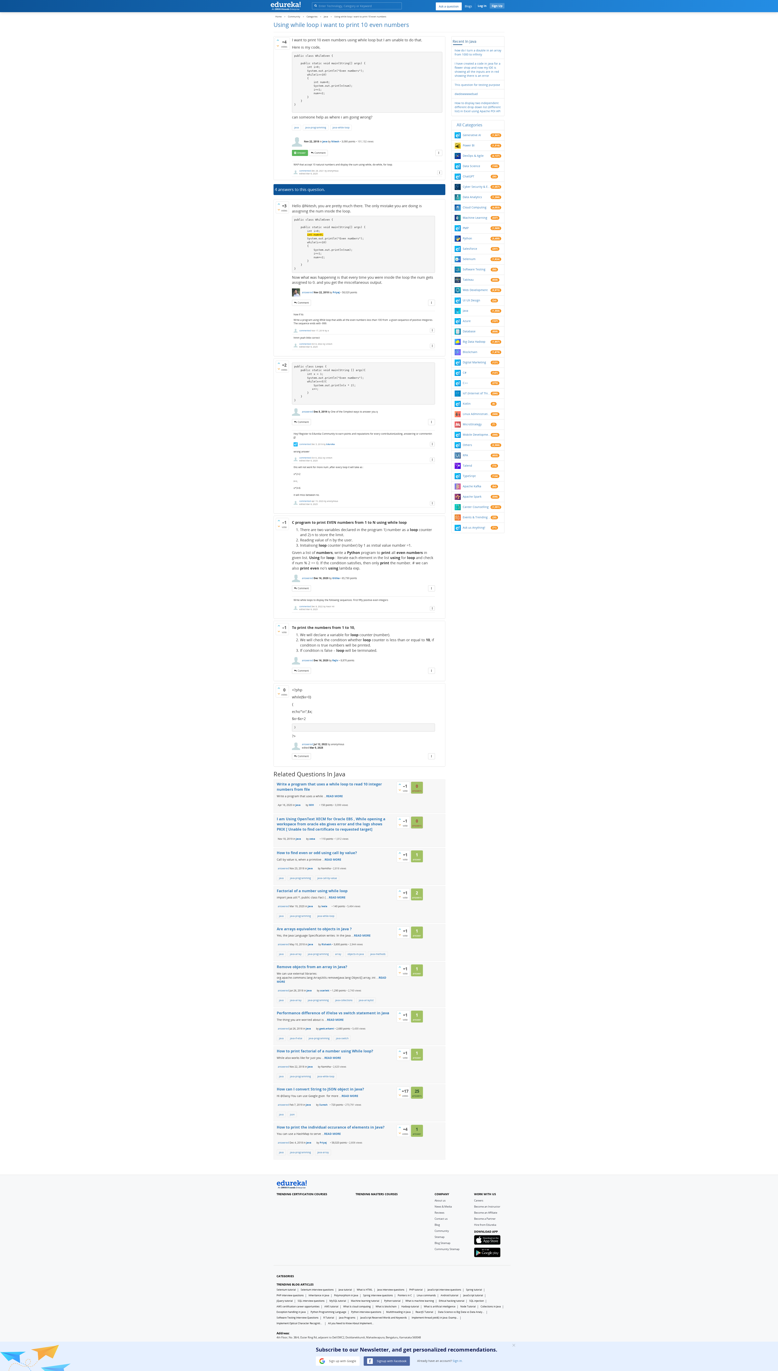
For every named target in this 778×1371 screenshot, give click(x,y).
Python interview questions (366, 1312)
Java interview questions (390, 1289)
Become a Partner (485, 1219)
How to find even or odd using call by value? (317, 852)
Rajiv (335, 660)
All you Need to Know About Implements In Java (351, 1323)
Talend (467, 465)
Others (467, 445)
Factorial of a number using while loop (312, 890)
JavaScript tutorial (473, 1295)
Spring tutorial (474, 1289)
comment (320, 153)
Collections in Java (491, 1306)
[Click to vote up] (278, 40)
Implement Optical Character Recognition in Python (300, 1323)
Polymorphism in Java (346, 1295)
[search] (315, 6)
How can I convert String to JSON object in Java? (320, 1089)
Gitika (336, 578)
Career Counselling (476, 507)
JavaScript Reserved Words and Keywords (383, 1317)
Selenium (469, 259)
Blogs (468, 6)
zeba (312, 839)
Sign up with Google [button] (342, 1361)
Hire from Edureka (485, 1225)
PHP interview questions (290, 1295)
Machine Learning (475, 218)
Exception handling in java (291, 1312)
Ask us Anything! (474, 527)
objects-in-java (355, 954)
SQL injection (476, 1301)
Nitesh (335, 141)
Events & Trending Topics (477, 517)
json (292, 1114)
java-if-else (296, 1038)
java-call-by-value (327, 878)
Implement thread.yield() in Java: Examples (435, 1317)
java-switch (342, 1038)
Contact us (441, 1219)
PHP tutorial (416, 1289)
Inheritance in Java (319, 1295)
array (338, 954)
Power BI (468, 145)
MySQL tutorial (337, 1301)
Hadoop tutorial (410, 1306)
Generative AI (472, 135)
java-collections (344, 1000)
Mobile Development (477, 434)
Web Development (475, 290)
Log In (482, 6)
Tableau (468, 280)
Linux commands (426, 1295)
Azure (467, 321)
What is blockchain (386, 1306)
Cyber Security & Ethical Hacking (477, 187)
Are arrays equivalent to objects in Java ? (314, 928)
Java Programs (347, 1317)
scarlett (324, 990)
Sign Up (497, 6)
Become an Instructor (487, 1206)
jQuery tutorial (285, 1301)
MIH (311, 805)
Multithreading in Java (398, 1312)
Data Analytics (472, 197)
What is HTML (364, 1289)
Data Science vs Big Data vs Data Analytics (461, 1312)
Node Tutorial (468, 1306)
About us (440, 1200)
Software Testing (474, 269)
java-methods (378, 954)
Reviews (439, 1212)
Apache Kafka (472, 486)
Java (324, 141)
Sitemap (440, 1237)
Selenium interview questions (317, 1289)
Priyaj (336, 292)
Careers (478, 1200)
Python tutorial (392, 1301)
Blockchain (470, 352)
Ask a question (449, 6)
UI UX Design (471, 300)
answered (307, 292)
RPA (465, 455)
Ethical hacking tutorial (451, 1301)
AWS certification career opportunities (298, 1306)
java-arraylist (366, 1000)
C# (464, 372)
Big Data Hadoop (474, 342)
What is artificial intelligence (439, 1306)
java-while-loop (340, 127)
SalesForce (470, 249)
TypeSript (469, 476)
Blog (437, 1225)
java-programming (315, 127)
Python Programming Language (328, 1312)
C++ (465, 383)
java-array (295, 954)
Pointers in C (405, 1295)
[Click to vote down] (278, 46)
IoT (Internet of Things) (477, 393)
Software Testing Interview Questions (297, 1317)
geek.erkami (326, 1028)
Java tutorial (345, 1289)
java (296, 127)
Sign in (457, 1361)
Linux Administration (477, 414)
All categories (469, 125)
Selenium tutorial (286, 1289)
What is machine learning (419, 1301)
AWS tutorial (331, 1306)
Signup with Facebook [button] (391, 1361)
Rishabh (326, 944)
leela (324, 906)
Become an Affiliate (485, 1212)
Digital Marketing (474, 362)
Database (469, 331)
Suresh (323, 1104)
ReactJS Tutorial (424, 1312)
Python (467, 238)
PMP (466, 228)
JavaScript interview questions (444, 1289)
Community (442, 1231)
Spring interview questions (378, 1295)
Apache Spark (472, 496)
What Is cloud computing (357, 1306)
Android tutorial (449, 1295)
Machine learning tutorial (365, 1301)
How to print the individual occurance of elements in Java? (331, 1127)
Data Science (471, 166)
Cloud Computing (474, 207)
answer (301, 153)
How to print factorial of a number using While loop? (325, 1051)
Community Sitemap (447, 1249)
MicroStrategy (472, 424)
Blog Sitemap (442, 1243)
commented (305, 170)
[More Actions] (438, 153)
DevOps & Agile (473, 156)
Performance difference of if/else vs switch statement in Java (333, 1012)
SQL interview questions (311, 1301)
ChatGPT (468, 176)
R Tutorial (328, 1317)
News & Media (443, 1206)
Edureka (330, 444)
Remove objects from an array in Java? (312, 966)
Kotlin (467, 403)
